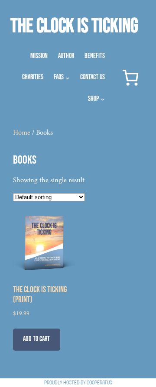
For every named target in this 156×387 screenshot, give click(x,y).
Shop (93, 99)
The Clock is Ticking (74, 26)
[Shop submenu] (103, 99)
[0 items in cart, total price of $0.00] (130, 77)
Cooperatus (99, 382)
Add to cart (36, 339)
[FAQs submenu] (67, 77)
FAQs (59, 77)
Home (21, 132)
